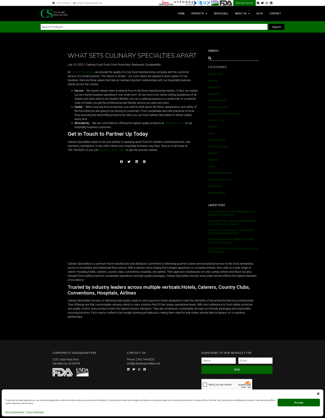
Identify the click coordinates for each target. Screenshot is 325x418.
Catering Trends (218, 107)
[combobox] (154, 27)
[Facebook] (258, 3)
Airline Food (215, 74)
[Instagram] (266, 3)
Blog (260, 13)
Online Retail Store (220, 179)
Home (181, 13)
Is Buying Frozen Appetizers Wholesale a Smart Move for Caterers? (232, 222)
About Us (241, 13)
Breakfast (214, 87)
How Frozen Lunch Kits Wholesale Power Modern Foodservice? (232, 213)
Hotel (211, 166)
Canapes (213, 93)
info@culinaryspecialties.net (143, 363)
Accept (298, 402)
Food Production (121, 64)
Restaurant (138, 64)
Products (197, 13)
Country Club (216, 120)
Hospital (213, 159)
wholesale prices (175, 123)
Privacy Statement (35, 412)
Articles (213, 80)
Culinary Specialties (82, 72)
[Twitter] (262, 3)
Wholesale (221, 13)
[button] (318, 393)
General (213, 153)
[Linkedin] (271, 3)
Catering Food (94, 64)
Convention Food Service (224, 113)
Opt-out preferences (14, 412)
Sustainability (153, 64)
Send (237, 369)
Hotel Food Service (220, 173)
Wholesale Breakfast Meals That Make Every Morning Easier (231, 241)
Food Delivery (216, 140)
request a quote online (112, 150)
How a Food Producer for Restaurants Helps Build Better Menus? (231, 231)
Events (212, 126)
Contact (275, 13)
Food (107, 64)
